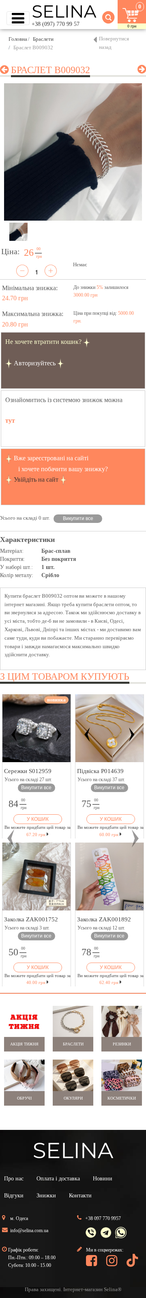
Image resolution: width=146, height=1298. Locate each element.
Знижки (46, 1196)
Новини (102, 1179)
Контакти (80, 1196)
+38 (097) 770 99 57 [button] (55, 24)
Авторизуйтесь (35, 363)
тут (10, 420)
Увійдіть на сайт (36, 479)
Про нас (14, 1179)
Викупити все (78, 518)
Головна (18, 39)
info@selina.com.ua (29, 1230)
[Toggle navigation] (18, 18)
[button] (11, 838)
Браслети (43, 39)
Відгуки (14, 1196)
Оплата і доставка (58, 1179)
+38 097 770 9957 (103, 1218)
